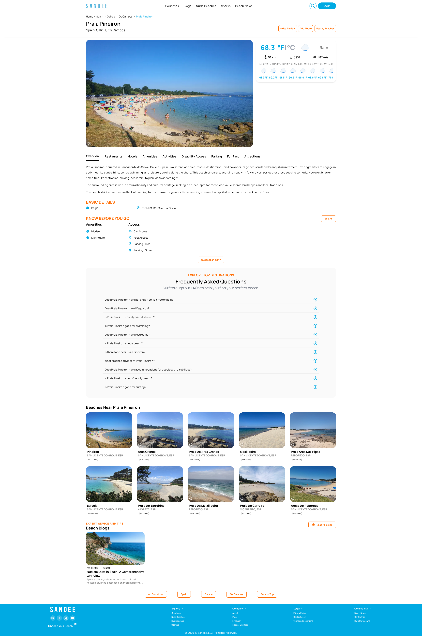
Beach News (244, 6)
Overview (92, 156)
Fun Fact (233, 156)
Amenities (150, 156)
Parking (216, 156)
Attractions (252, 156)
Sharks (226, 6)
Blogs (187, 6)
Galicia (111, 16)
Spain (99, 16)
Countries (172, 6)
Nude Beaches (206, 6)
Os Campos (125, 16)
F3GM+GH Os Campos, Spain (159, 208)
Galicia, (101, 30)
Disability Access (194, 156)
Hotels (132, 156)
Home (89, 16)
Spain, (90, 30)
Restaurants (113, 156)
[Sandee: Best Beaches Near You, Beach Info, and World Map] (96, 6)
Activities (169, 156)
